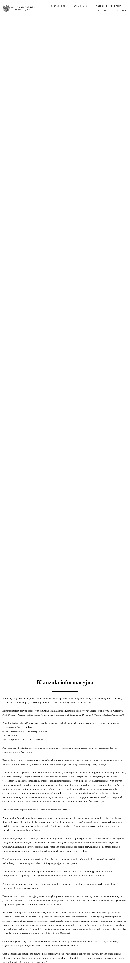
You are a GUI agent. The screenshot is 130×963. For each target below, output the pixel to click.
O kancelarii (59, 6)
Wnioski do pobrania (108, 6)
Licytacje (104, 10)
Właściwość (81, 6)
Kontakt (122, 10)
